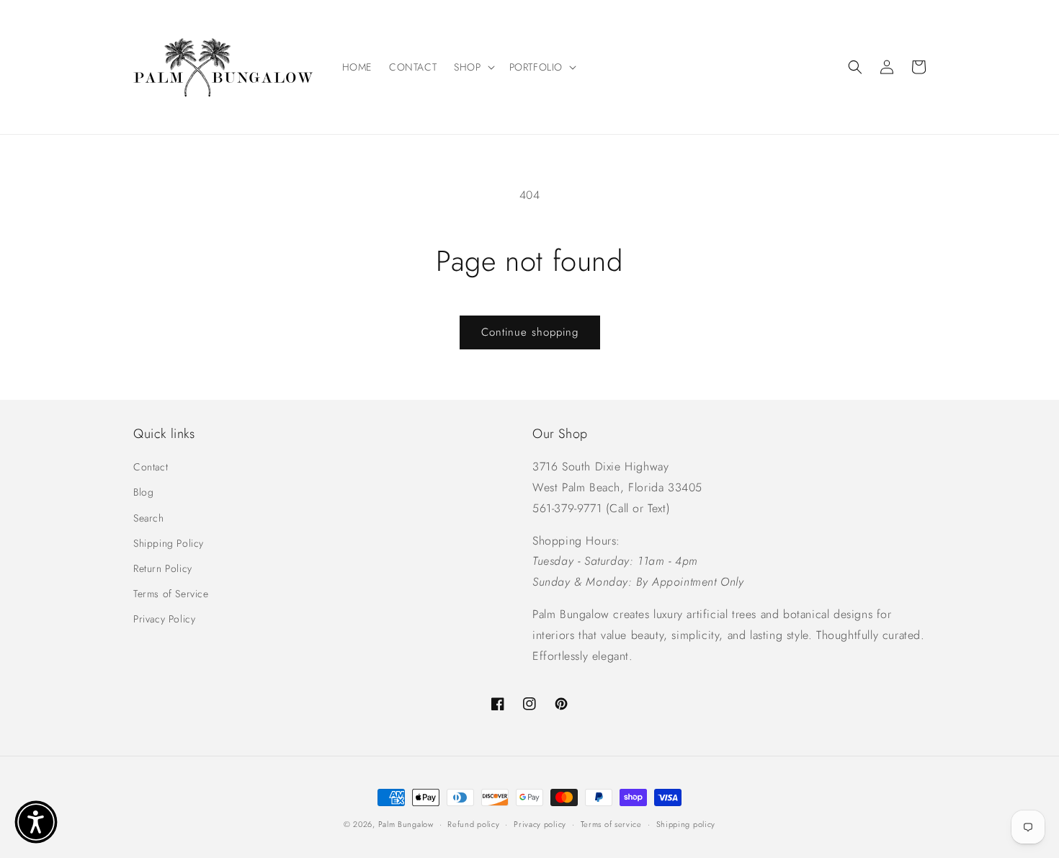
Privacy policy (540, 824)
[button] (472, 67)
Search (148, 518)
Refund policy (473, 824)
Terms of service (611, 824)
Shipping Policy (168, 543)
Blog (143, 492)
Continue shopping (529, 332)
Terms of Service (171, 593)
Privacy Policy (164, 619)
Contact (150, 467)
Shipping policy (686, 824)
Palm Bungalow (406, 824)
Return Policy (162, 568)
